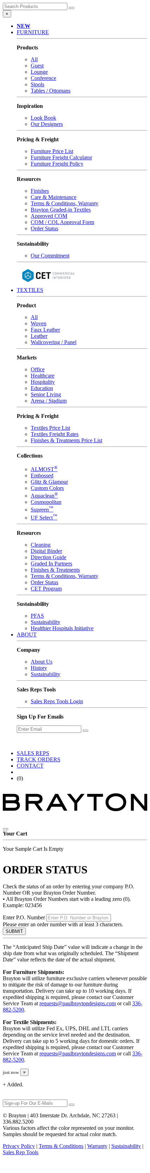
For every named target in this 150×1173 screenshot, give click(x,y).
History (39, 668)
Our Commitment (50, 256)
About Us (41, 662)
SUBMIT (14, 931)
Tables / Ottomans (50, 91)
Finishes (40, 191)
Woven (38, 323)
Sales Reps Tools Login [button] (57, 701)
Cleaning (41, 545)
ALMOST (44, 469)
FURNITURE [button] (33, 32)
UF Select (44, 518)
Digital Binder (46, 551)
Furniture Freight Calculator (61, 157)
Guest (37, 66)
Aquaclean (44, 496)
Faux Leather (45, 330)
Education (42, 388)
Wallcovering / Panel (53, 342)
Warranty (97, 1146)
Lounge (39, 72)
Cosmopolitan (46, 502)
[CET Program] (48, 284)
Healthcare (42, 376)
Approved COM (49, 216)
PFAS (37, 616)
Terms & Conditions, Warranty (64, 203)
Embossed (42, 475)
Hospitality (43, 382)
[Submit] (71, 8)
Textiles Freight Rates (54, 434)
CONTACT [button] (30, 766)
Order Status (44, 228)
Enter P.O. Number (24, 917)
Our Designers (47, 124)
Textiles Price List (50, 428)
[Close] (5, 829)
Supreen (42, 510)
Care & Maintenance (53, 197)
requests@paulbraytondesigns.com (77, 1003)
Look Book (43, 118)
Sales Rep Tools (20, 1152)
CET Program (46, 589)
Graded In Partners (51, 563)
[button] (23, 26)
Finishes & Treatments (55, 570)
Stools (37, 84)
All (34, 59)
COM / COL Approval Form (62, 222)
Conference (43, 78)
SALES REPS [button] (33, 753)
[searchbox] (35, 6)
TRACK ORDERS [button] (38, 759)
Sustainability (45, 622)
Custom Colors (47, 488)
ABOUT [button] (27, 634)
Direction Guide (48, 557)
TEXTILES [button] (30, 290)
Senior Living (46, 394)
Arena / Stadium (49, 401)
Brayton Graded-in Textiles (61, 210)
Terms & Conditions (61, 1146)
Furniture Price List (52, 151)
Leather (39, 336)
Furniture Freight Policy (57, 164)
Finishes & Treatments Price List (66, 440)
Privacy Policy (19, 1146)
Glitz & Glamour (49, 482)
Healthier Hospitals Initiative (62, 628)
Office (38, 369)
